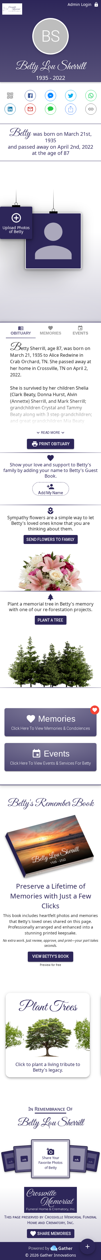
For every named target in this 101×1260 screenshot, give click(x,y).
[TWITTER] (70, 95)
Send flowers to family (50, 539)
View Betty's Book (50, 956)
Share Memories (53, 1233)
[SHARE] (70, 109)
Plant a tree (50, 620)
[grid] (50, 251)
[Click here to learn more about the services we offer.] (50, 1200)
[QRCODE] (10, 95)
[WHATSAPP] (91, 95)
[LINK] (91, 109)
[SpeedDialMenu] (87, 1246)
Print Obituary (54, 444)
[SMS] (50, 109)
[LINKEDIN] (10, 109)
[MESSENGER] (50, 95)
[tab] (21, 330)
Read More (50, 433)
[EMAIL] (30, 109)
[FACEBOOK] (30, 95)
